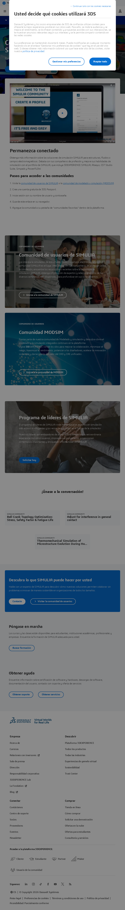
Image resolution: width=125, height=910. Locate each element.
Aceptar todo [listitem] (100, 61)
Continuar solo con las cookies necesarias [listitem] (92, 6)
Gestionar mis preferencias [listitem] (66, 61)
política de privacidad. (33, 51)
